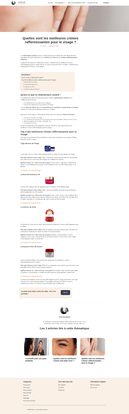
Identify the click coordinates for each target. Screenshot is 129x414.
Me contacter (62, 385)
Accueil (50, 3)
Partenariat (61, 390)
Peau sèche (26, 387)
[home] (19, 3)
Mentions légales (95, 385)
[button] (60, 2)
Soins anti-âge (54, 46)
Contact (106, 3)
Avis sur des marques (29, 400)
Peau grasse (26, 385)
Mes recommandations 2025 (76, 2)
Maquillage (26, 398)
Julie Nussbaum (64, 317)
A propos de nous (93, 2)
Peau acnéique (27, 390)
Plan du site (93, 387)
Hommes (25, 395)
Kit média (61, 387)
